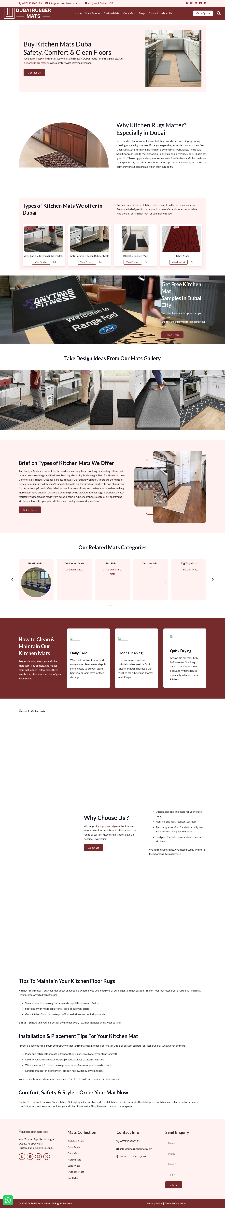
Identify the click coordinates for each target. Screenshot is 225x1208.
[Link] (54, 261)
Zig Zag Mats (189, 563)
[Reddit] (205, 3)
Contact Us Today (29, 1101)
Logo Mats (74, 1165)
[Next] (212, 579)
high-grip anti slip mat (108, 825)
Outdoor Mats (151, 563)
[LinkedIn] (196, 3)
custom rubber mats (35, 62)
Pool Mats (112, 563)
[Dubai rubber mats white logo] (28, 13)
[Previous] (12, 579)
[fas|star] (8, 1200)
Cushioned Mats (74, 563)
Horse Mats (74, 1159)
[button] (218, 13)
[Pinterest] (200, 3)
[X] (46, 1156)
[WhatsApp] (22, 1156)
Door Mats (74, 1147)
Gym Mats (74, 1153)
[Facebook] (187, 3)
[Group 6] (39, 1132)
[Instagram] (191, 3)
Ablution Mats (36, 563)
